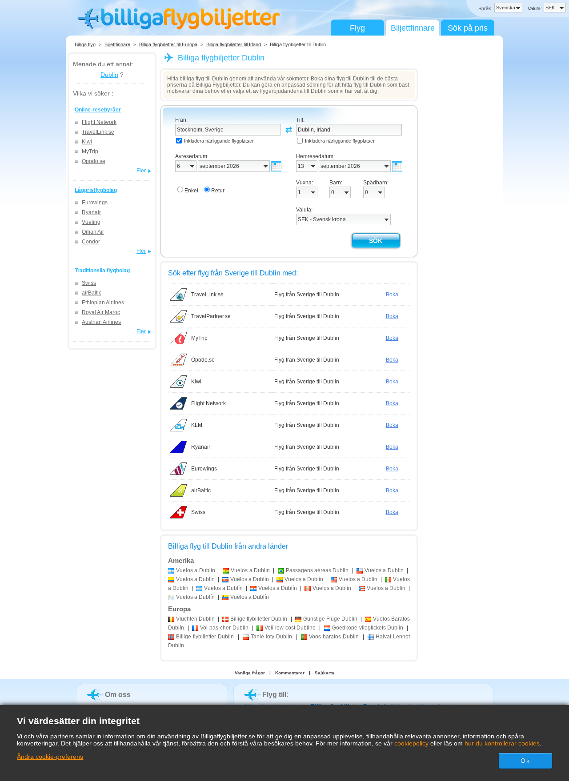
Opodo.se (93, 161)
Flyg (357, 28)
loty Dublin (271, 637)
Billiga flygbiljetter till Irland (233, 44)
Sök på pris (468, 28)
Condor (91, 242)
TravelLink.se (98, 132)
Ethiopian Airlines (103, 302)
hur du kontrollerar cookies (502, 743)
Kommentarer (290, 672)
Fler (141, 170)
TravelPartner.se (211, 316)
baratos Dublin (334, 637)
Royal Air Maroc (101, 312)
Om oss (118, 694)
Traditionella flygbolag (102, 270)
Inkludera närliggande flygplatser (219, 140)
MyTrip (90, 151)
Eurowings (95, 202)
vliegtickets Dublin (367, 628)
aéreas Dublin (317, 570)
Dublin (109, 74)
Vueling (91, 222)
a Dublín (195, 570)
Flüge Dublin (330, 619)
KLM (196, 425)
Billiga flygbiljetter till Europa (168, 44)
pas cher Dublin (224, 628)
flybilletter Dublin (258, 619)
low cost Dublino (290, 628)
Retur (217, 190)
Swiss (89, 283)
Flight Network (99, 122)
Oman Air (93, 232)
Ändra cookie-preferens (50, 756)
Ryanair (91, 212)
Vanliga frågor (250, 672)
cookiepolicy (411, 743)
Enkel (191, 190)
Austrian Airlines (101, 322)
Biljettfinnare (413, 28)
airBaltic (91, 293)
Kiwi (87, 142)
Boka (392, 294)
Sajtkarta (324, 672)
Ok (525, 760)
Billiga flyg (85, 44)
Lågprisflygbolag (96, 190)
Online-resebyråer (98, 110)
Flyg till (274, 694)
